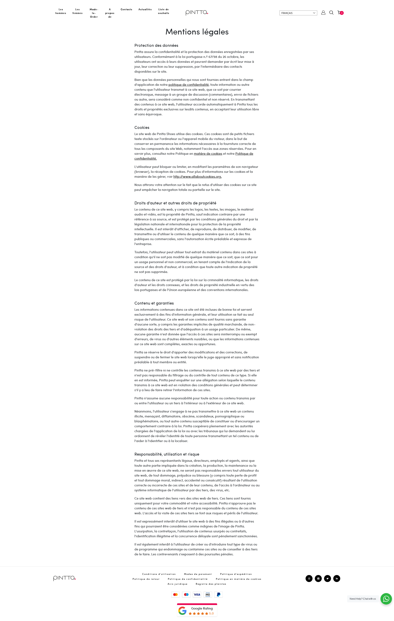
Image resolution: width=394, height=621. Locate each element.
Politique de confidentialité (188, 579)
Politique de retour (146, 579)
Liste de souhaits (163, 11)
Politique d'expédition (236, 574)
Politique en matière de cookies (238, 579)
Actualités (145, 9)
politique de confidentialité (188, 84)
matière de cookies (208, 153)
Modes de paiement (198, 574)
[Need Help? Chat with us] (386, 599)
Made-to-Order (94, 12)
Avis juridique (178, 583)
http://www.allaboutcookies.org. (197, 176)
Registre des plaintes (211, 583)
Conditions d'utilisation (159, 574)
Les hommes (60, 11)
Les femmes (77, 11)
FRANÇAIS (287, 13)
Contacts (126, 9)
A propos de (110, 12)
